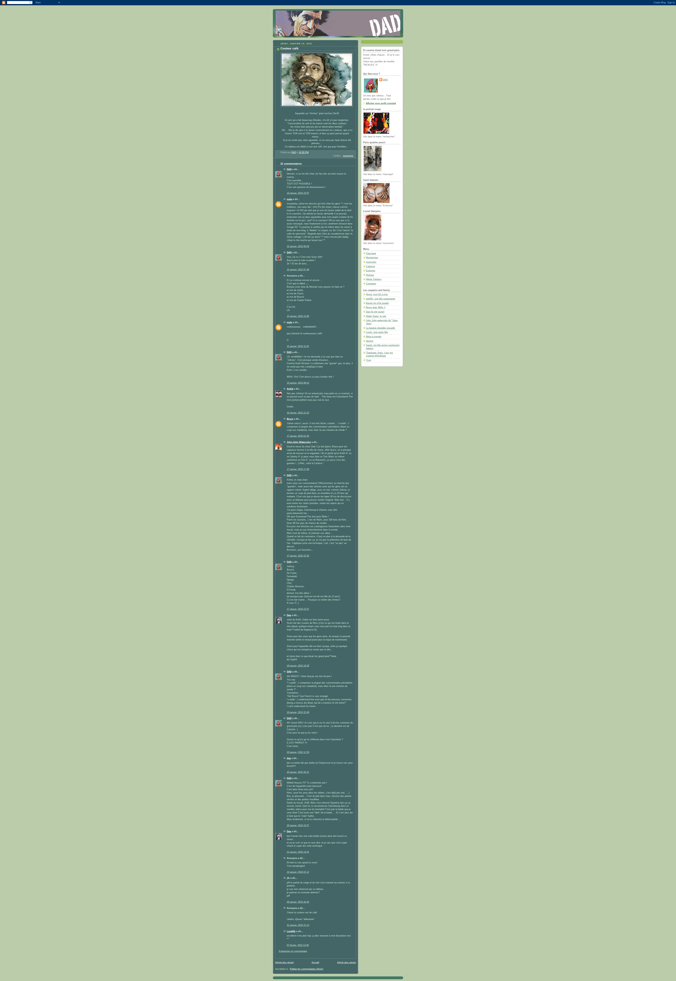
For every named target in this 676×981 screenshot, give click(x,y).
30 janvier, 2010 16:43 (298, 902)
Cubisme (370, 266)
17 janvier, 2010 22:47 (298, 609)
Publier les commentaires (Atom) (306, 969)
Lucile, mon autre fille (377, 332)
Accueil (315, 962)
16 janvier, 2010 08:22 (298, 383)
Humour (370, 275)
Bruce (290, 419)
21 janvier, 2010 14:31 (298, 852)
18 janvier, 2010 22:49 (298, 712)
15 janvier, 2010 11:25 (298, 346)
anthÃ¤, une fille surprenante (380, 299)
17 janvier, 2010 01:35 (298, 436)
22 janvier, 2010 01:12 (298, 872)
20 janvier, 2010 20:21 (298, 772)
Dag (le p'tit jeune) (375, 312)
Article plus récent (284, 962)
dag (289, 758)
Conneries (371, 283)
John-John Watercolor (299, 442)
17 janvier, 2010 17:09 (298, 469)
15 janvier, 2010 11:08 (298, 316)
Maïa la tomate (373, 336)
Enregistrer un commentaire (293, 951)
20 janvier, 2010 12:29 (298, 752)
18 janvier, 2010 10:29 (298, 666)
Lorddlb (291, 931)
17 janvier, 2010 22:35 (298, 556)
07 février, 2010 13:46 (298, 945)
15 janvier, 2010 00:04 (298, 246)
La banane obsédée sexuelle (380, 328)
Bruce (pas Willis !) (375, 307)
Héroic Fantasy (373, 279)
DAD (289, 169)
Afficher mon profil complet (381, 103)
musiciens (348, 156)
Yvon (368, 360)
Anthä (290, 389)
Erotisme (370, 270)
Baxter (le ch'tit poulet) (377, 303)
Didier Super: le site (376, 316)
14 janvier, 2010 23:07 (298, 193)
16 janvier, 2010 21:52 (298, 413)
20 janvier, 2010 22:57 (298, 825)
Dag (289, 615)
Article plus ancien (346, 962)
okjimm (369, 341)
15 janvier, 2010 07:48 (298, 269)
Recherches (372, 257)
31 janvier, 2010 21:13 (298, 925)
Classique (371, 253)
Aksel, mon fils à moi (377, 294)
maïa (289, 199)
